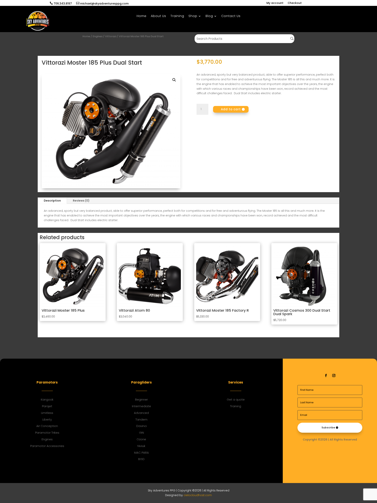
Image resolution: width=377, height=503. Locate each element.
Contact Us (231, 16)
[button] (174, 79)
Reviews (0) (81, 201)
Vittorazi (110, 36)
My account (274, 3)
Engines (97, 36)
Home (141, 16)
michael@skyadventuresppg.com (102, 3)
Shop (192, 16)
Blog (209, 16)
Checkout (295, 3)
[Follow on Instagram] (334, 375)
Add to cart (231, 109)
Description (52, 201)
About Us (158, 16)
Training (177, 16)
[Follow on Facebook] (326, 375)
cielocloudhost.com (198, 495)
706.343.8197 (61, 3)
